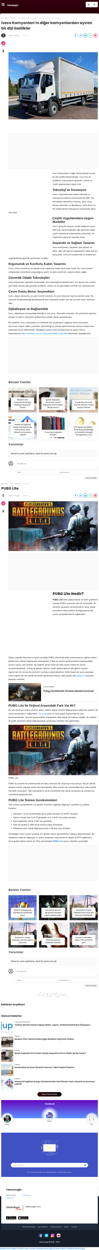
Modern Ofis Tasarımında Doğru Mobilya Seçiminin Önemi (22, 404)
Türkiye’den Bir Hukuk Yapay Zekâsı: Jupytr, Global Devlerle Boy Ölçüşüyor (52, 1024)
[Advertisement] (53, 151)
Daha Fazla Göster (49, 1094)
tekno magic (14, 495)
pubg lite (80, 676)
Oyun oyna (43, 714)
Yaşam (17, 1036)
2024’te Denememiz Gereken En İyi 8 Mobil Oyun (22, 912)
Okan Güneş (13, 35)
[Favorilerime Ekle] (3, 43)
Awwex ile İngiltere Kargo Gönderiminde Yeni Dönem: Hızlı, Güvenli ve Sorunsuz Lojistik (22, 429)
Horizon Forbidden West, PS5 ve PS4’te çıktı (83, 940)
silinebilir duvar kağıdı (76, 1248)
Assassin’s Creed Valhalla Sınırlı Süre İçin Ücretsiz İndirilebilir (84, 912)
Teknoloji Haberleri (22, 1022)
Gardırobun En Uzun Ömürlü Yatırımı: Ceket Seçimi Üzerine (84, 405)
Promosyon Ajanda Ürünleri (53, 433)
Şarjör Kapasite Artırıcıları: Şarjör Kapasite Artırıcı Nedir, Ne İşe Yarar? (53, 404)
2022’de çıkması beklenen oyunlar (53, 941)
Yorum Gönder (91, 478)
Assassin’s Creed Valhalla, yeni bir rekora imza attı (22, 940)
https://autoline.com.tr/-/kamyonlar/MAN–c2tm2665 (44, 333)
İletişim (66, 1227)
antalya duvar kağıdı (8, 1248)
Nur (91, 1124)
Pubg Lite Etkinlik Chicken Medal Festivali (68, 691)
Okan (7, 1124)
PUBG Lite (58, 841)
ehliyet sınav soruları (26, 1248)
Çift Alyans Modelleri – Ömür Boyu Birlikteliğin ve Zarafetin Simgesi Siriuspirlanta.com (84, 431)
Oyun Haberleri (43, 1227)
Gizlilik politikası (55, 1227)
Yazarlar (74, 1227)
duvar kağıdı (60, 1248)
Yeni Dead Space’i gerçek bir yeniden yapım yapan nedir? (53, 912)
